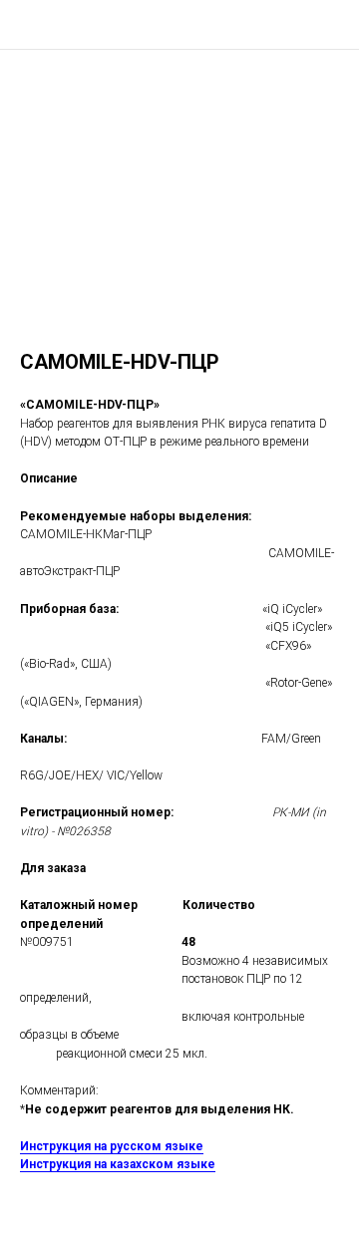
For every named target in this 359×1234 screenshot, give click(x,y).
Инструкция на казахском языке (117, 1164)
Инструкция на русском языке (111, 1146)
